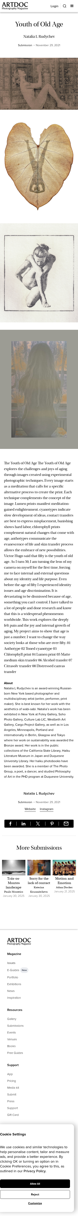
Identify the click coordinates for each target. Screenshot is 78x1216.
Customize (35, 1203)
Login (54, 6)
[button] (72, 6)
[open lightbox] (39, 86)
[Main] (15, 6)
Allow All (35, 1184)
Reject (35, 1194)
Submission (25, 45)
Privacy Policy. (35, 1171)
